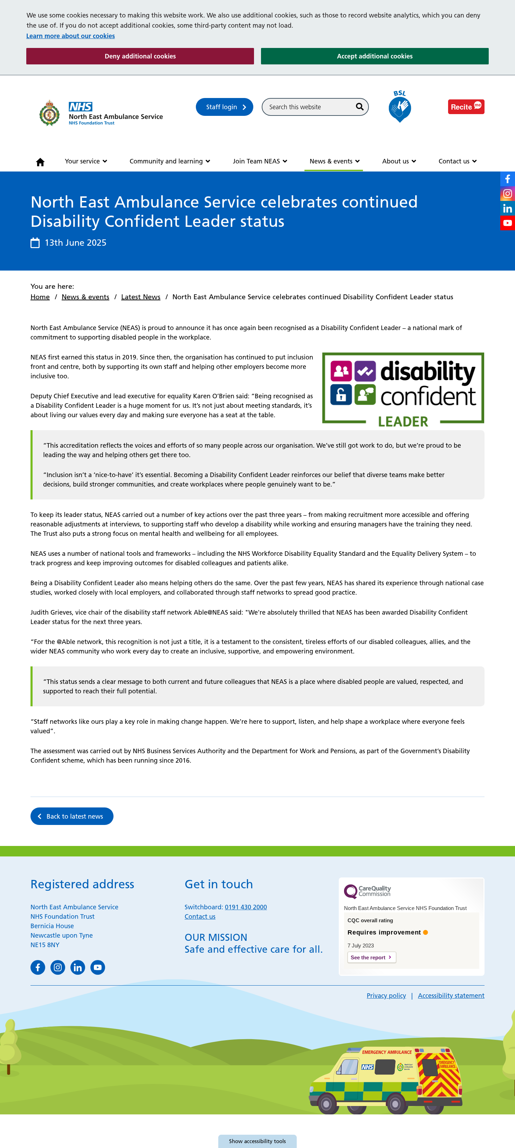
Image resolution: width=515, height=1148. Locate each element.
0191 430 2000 (246, 907)
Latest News (140, 297)
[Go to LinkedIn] (507, 208)
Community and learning (166, 161)
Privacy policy (386, 996)
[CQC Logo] (367, 897)
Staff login (221, 107)
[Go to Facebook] (507, 179)
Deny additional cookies (179, 56)
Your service (82, 161)
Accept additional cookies (413, 56)
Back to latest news (75, 816)
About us (395, 161)
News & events (331, 161)
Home (40, 297)
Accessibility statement (451, 996)
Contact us (454, 161)
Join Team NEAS (256, 161)
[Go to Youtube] (507, 223)
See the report (368, 957)
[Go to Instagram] (507, 193)
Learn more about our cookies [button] (70, 36)
